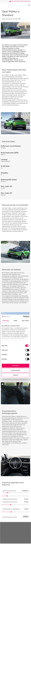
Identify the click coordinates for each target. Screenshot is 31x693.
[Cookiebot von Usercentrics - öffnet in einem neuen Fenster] (23, 317)
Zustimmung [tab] (5, 320)
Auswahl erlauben (15, 370)
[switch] (27, 350)
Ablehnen (15, 375)
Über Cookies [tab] (25, 320)
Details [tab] (15, 320)
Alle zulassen (15, 365)
